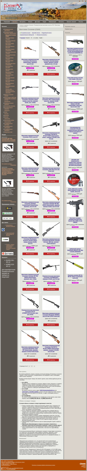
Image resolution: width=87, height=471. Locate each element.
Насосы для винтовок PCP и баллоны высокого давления (10, 91)
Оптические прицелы (9, 106)
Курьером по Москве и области (10, 226)
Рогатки (6, 113)
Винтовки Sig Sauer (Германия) (10, 64)
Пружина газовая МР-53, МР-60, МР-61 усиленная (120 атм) (75, 276)
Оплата (30, 21)
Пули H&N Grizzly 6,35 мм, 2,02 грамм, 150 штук (75, 78)
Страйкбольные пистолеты (8, 127)
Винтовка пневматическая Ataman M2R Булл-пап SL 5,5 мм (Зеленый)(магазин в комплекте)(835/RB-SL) (75, 50)
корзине (23, 37)
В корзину (31, 74)
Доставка (37, 21)
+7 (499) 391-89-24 (17, 14)
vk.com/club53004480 (11, 469)
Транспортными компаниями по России (10, 234)
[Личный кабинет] (85, 1)
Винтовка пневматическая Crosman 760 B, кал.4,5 (30, 136)
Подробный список (46, 32)
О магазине (7, 21)
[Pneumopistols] (13, 5)
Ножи (5, 112)
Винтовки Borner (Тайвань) (10, 84)
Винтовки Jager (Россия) (9, 61)
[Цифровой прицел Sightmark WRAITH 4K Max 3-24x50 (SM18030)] (75, 238)
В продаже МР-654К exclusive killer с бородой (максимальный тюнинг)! (8, 140)
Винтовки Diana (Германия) (10, 72)
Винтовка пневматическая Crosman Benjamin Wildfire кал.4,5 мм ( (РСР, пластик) (51, 315)
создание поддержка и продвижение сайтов (83, 466)
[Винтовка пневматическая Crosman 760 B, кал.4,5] (30, 126)
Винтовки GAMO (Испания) (10, 44)
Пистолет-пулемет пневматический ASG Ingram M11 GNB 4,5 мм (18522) (75, 220)
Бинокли (6, 115)
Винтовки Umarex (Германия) (10, 50)
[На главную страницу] (1, 1)
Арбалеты (7, 110)
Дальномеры (7, 121)
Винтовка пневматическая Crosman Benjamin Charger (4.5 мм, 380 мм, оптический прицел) (51, 241)
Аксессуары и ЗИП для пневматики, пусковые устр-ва (10, 98)
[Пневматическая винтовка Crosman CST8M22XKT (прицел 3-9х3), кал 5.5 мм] (51, 266)
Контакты (61, 21)
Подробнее (13, 165)
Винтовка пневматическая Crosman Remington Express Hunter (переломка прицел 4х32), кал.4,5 (30, 240)
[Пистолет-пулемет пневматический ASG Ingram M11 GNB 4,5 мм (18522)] (75, 208)
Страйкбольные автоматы (8, 130)
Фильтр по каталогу (42, 34)
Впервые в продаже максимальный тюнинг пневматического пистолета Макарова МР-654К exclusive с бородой (8, 171)
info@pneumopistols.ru (11, 18)
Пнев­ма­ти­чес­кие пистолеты (8, 30)
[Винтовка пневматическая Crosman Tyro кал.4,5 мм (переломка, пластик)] (30, 159)
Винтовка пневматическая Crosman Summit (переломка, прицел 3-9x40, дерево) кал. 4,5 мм (51, 62)
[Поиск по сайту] (82, 1)
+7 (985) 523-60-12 (37, 14)
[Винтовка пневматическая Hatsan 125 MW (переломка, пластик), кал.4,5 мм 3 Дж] (75, 94)
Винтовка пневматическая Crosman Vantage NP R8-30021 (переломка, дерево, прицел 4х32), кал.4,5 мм (51, 204)
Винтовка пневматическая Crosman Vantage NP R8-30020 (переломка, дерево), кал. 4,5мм (30, 277)
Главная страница (24, 25)
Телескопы (7, 118)
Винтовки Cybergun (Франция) (10, 41)
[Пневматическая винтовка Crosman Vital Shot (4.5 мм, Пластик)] (51, 159)
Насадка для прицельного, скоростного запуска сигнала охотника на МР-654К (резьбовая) (75, 162)
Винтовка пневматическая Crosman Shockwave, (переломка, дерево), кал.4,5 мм (30, 62)
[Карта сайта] (79, 1)
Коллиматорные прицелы (8, 108)
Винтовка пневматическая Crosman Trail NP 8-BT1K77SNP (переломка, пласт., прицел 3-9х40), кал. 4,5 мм (51, 135)
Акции (44, 21)
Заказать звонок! (71, 21)
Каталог (15, 21)
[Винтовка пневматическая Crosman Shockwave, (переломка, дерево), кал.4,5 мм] (30, 49)
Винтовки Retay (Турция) (9, 58)
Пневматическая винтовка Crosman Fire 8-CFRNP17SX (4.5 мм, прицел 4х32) (30, 312)
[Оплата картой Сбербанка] (7, 214)
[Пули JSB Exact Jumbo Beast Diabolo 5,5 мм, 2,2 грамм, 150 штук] (75, 180)
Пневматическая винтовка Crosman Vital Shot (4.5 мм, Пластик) (51, 169)
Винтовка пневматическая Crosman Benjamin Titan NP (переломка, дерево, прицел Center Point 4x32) (30, 349)
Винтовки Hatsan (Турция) (10, 38)
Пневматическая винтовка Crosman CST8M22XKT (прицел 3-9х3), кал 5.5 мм (51, 277)
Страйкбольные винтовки (8, 124)
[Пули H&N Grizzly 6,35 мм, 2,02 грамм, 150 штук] (75, 69)
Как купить (23, 21)
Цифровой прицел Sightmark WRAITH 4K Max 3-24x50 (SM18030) (75, 250)
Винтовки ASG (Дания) (9, 70)
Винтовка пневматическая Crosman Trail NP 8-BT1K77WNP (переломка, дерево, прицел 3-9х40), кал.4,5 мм (51, 348)
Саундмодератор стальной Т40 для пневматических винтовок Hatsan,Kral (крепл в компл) (75, 130)
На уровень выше (25, 32)
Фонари (6, 117)
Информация (52, 21)
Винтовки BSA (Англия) (9, 67)
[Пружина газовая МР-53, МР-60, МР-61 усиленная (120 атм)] (75, 266)
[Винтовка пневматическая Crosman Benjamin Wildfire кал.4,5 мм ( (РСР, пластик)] (51, 303)
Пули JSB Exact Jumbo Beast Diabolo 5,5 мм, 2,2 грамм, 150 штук (75, 190)
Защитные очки (8, 132)
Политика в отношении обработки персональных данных (13, 462)
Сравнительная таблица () (27, 34)
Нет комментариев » (7, 163)
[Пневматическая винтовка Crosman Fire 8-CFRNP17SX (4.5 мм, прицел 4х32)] (30, 301)
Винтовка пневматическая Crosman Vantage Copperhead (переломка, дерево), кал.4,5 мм (30, 204)
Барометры (7, 101)
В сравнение (31, 70)
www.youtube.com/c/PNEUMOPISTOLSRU (14, 468)
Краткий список (36, 32)
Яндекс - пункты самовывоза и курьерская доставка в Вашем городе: (10, 247)
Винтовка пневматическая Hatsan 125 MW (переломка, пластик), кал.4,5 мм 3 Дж (75, 104)
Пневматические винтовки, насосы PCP (44, 25)
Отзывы (81, 21)
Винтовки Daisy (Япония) (9, 75)
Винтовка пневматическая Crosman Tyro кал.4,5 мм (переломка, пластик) (30, 169)
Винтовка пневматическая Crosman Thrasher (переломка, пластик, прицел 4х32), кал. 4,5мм (30, 100)
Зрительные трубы (9, 120)
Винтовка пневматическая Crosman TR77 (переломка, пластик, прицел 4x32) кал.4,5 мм (51, 100)
